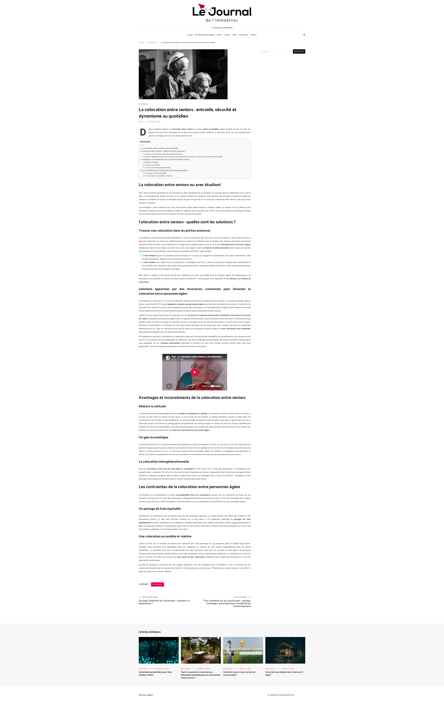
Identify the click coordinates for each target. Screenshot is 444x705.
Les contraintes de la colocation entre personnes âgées (165, 170)
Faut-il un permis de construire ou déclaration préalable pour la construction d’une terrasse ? (200, 675)
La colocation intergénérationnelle (157, 168)
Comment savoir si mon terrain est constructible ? (239, 673)
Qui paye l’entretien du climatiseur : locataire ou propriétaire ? (164, 600)
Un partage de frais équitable (155, 173)
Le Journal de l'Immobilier (222, 28)
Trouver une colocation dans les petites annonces (163, 154)
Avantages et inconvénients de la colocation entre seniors (166, 159)
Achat (219, 35)
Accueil (190, 35)
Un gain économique (152, 165)
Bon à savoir (243, 35)
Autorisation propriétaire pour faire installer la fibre (155, 673)
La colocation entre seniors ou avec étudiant (160, 148)
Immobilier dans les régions (205, 35)
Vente (235, 35)
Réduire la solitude (151, 162)
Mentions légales (146, 695)
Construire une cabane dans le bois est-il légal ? (284, 673)
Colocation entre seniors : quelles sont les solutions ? (164, 151)
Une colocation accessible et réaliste (158, 176)
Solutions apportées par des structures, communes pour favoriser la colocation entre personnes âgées (183, 157)
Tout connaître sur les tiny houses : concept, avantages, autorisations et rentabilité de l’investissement (227, 602)
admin (141, 122)
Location (227, 35)
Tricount (234, 523)
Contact (254, 35)
